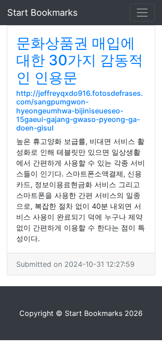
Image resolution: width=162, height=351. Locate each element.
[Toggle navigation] (142, 13)
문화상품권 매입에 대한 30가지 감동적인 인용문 (79, 60)
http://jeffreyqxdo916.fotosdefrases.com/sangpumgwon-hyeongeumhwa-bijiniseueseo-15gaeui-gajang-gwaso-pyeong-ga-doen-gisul (79, 110)
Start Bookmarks (42, 12)
